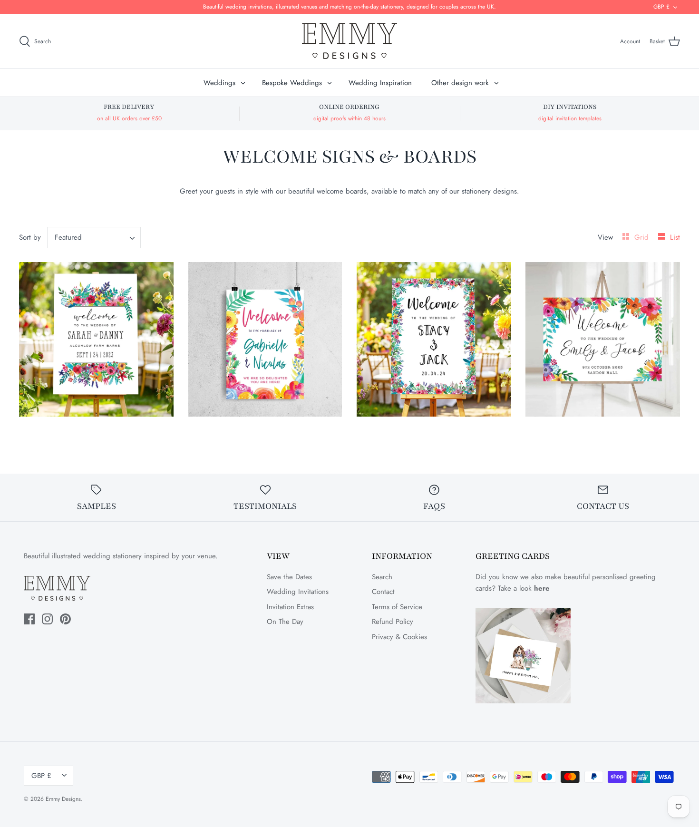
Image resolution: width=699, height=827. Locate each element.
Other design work (460, 83)
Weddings (219, 83)
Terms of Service (397, 607)
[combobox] (94, 237)
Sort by (30, 237)
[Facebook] (29, 618)
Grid (642, 237)
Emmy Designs (63, 799)
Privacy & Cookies (399, 637)
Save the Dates (289, 577)
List (675, 237)
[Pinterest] (65, 618)
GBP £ (661, 6)
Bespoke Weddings (292, 83)
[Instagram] (47, 618)
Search (382, 577)
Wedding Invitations (298, 591)
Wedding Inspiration (380, 83)
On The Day (285, 621)
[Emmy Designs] (349, 41)
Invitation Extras (290, 607)
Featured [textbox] (68, 238)
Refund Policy (392, 621)
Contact (383, 591)
